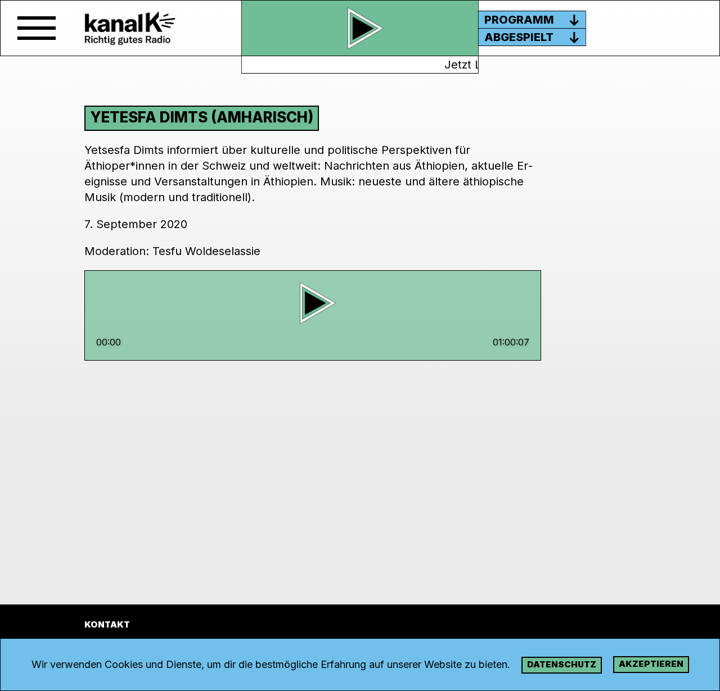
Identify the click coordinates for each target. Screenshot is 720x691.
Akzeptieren (651, 663)
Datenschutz (561, 664)
